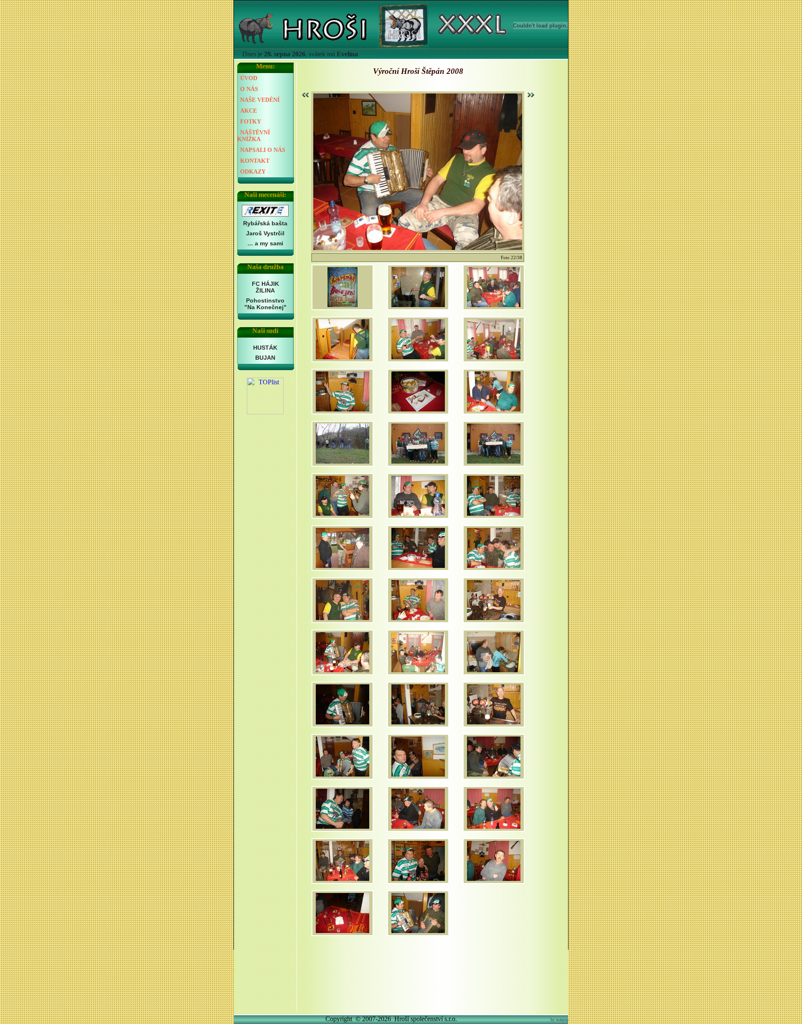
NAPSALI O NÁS (262, 150)
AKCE (248, 111)
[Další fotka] (530, 94)
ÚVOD (248, 78)
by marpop (560, 1019)
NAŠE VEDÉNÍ (259, 100)
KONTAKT (254, 161)
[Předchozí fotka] (306, 94)
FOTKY (250, 122)
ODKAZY (253, 172)
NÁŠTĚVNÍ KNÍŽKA (253, 135)
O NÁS (249, 89)
